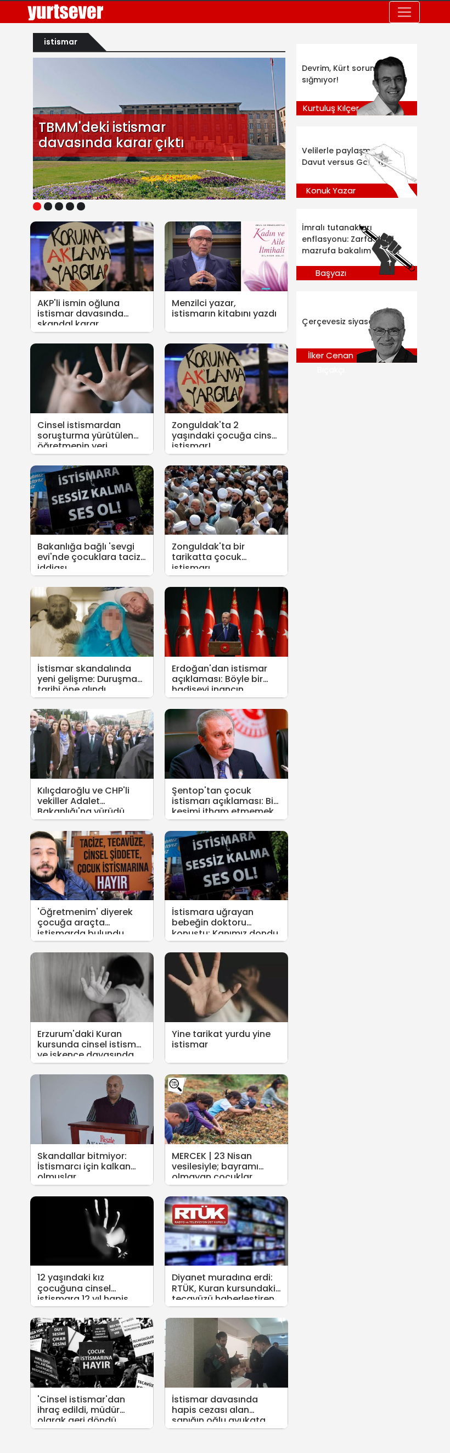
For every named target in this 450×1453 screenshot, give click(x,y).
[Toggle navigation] (404, 12)
